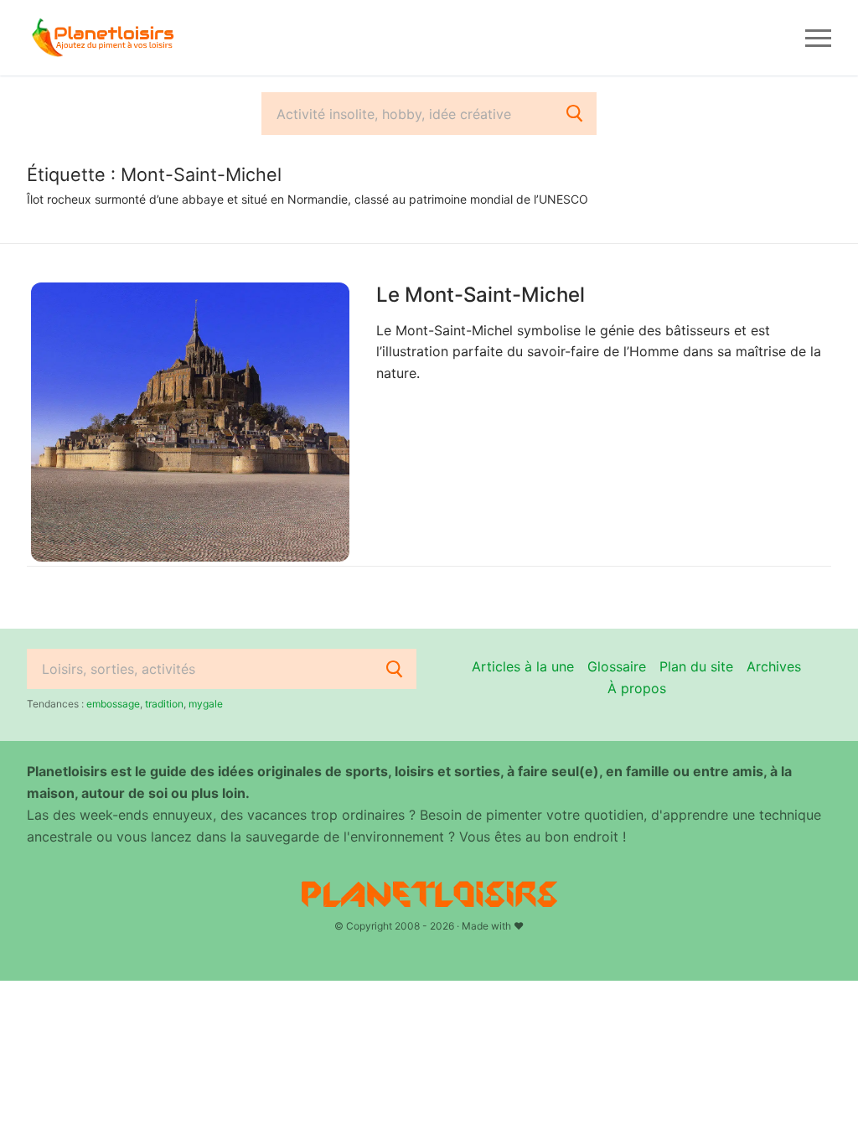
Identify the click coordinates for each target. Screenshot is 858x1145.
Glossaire (616, 666)
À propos (636, 688)
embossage (113, 703)
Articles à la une (523, 666)
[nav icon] (818, 37)
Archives (774, 666)
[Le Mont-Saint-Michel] (190, 422)
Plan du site (696, 666)
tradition (164, 703)
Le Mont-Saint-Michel (480, 294)
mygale (206, 703)
